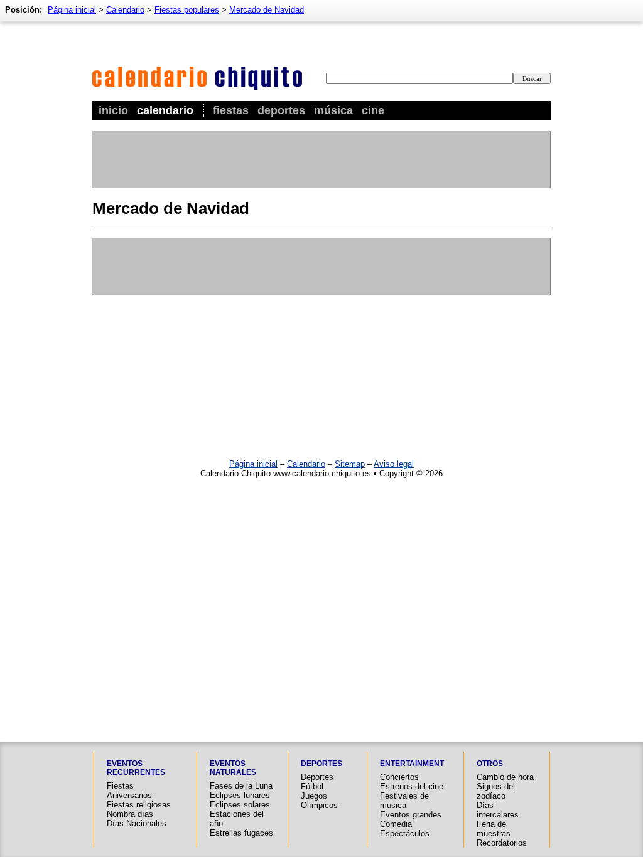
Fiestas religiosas (139, 804)
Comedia (396, 824)
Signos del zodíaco (496, 791)
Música (333, 110)
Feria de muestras (494, 828)
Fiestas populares (186, 9)
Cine (373, 110)
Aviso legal (394, 464)
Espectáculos (405, 833)
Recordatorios (502, 843)
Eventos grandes (410, 814)
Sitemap (350, 464)
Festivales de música (404, 800)
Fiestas (231, 110)
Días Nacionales (136, 823)
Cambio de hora (505, 777)
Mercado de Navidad (266, 9)
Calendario (165, 110)
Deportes (281, 110)
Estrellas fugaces (241, 833)
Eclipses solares (240, 804)
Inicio (113, 110)
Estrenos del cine (411, 786)
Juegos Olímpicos (319, 800)
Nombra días (130, 814)
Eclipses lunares (240, 795)
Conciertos (399, 777)
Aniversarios (129, 795)
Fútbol (312, 786)
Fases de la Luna (241, 785)
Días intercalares (498, 810)
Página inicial (72, 9)
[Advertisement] (320, 159)
